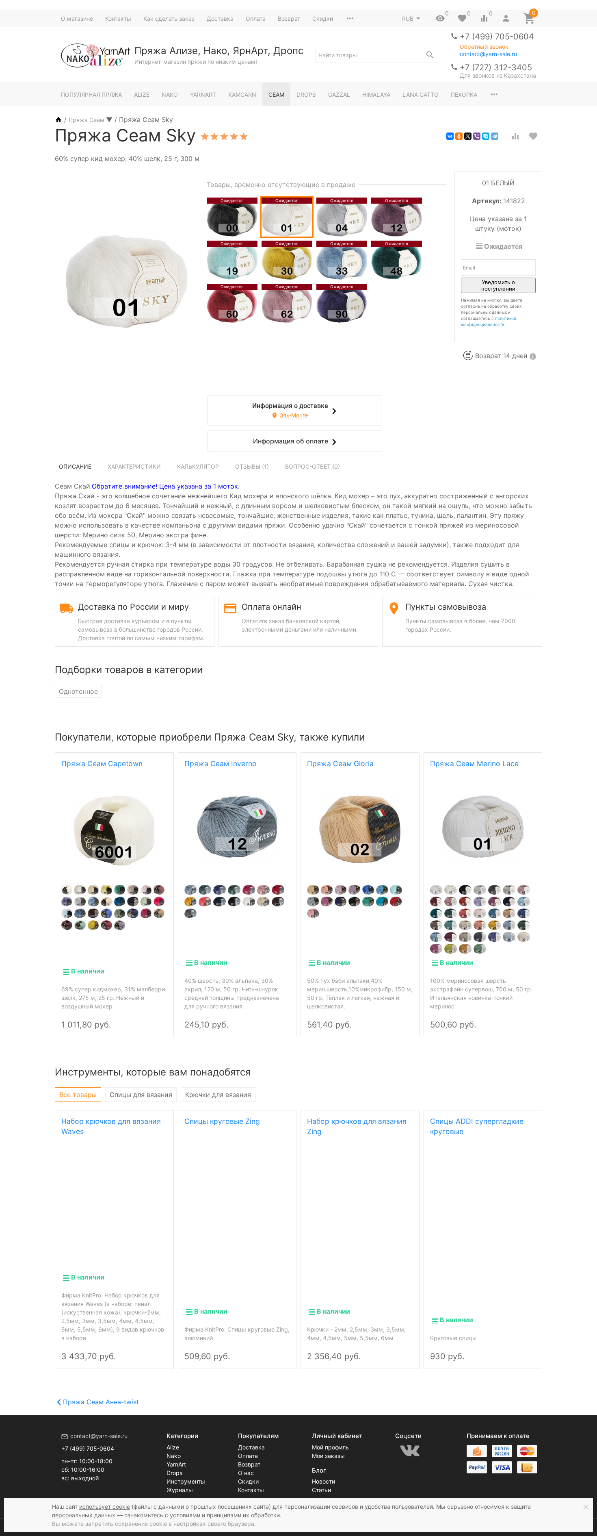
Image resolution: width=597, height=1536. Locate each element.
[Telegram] (494, 136)
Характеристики (134, 466)
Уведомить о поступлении (498, 285)
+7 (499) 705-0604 (497, 36)
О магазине (77, 18)
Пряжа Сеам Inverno (220, 763)
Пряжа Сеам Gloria (340, 763)
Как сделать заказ (169, 18)
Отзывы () (252, 466)
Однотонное (78, 691)
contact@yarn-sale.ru (488, 53)
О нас (246, 1472)
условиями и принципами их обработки (225, 1515)
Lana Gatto (420, 94)
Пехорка (464, 94)
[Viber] (476, 136)
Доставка (220, 18)
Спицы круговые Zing (222, 1121)
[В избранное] (533, 136)
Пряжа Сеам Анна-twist (101, 1402)
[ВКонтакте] (450, 136)
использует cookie (104, 1506)
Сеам (276, 94)
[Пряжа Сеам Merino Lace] (483, 826)
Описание (75, 466)
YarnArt (203, 94)
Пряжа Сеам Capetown (102, 763)
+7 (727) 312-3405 (496, 67)
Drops (306, 94)
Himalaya (376, 94)
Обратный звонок (484, 47)
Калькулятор (198, 466)
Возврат (289, 18)
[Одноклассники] (459, 136)
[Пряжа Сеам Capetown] (114, 830)
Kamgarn (242, 94)
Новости (323, 1481)
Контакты (118, 18)
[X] (468, 136)
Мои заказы (328, 1455)
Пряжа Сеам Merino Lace (474, 763)
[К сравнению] (515, 136)
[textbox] (377, 55)
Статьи (321, 1489)
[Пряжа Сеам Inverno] (237, 826)
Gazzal (339, 94)
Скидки (322, 18)
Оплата (256, 18)
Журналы (180, 1489)
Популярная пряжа (91, 94)
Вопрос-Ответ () (312, 466)
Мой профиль (330, 1447)
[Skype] (485, 136)
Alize (141, 94)
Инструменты (186, 1481)
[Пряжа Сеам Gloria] (360, 829)
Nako (170, 94)
